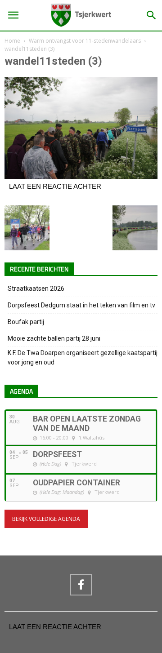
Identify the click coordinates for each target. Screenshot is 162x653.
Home (12, 40)
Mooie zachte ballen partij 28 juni (54, 338)
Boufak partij (26, 321)
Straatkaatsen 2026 (36, 288)
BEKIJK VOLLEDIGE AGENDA (46, 519)
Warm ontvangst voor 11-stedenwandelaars (85, 40)
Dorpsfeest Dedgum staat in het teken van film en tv (81, 305)
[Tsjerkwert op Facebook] (81, 585)
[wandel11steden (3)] (81, 176)
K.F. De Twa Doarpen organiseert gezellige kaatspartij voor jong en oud (83, 357)
